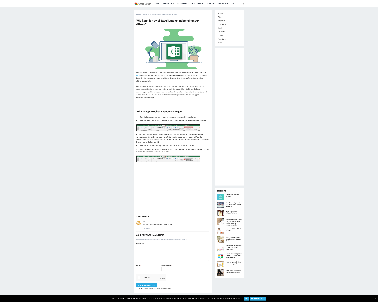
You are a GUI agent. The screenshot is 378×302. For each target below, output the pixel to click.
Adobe (220, 17)
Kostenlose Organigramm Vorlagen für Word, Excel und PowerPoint (234, 255)
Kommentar (140, 243)
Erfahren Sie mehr (257, 298)
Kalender (210, 3)
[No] (376, 299)
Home (138, 14)
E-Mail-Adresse (166, 265)
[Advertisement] (172, 189)
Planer (200, 3)
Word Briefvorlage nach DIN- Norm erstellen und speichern (233, 204)
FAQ (233, 3)
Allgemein (221, 21)
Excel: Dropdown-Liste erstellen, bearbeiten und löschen (233, 239)
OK (246, 298)
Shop (157, 3)
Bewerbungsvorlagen (185, 3)
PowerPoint (222, 39)
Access (220, 13)
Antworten (147, 228)
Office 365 (221, 32)
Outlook (220, 35)
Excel (138, 75)
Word (220, 43)
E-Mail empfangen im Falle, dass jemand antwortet (155, 288)
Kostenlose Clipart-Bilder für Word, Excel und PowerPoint (233, 247)
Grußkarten (223, 3)
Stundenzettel (167, 3)
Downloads (222, 24)
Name (138, 265)
